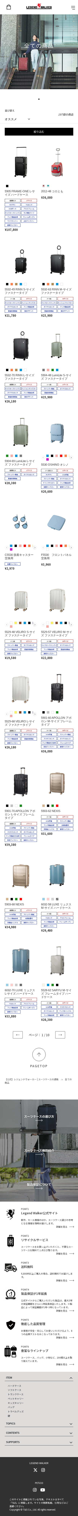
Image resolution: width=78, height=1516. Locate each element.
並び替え (10, 110)
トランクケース (15, 1394)
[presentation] (71, 457)
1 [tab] (40, 100)
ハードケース (14, 1385)
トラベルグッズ (16, 1411)
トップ (39, 1054)
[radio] (7, 186)
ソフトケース (14, 1389)
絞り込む (39, 131)
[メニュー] (73, 8)
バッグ (11, 1407)
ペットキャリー (16, 1398)
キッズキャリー (16, 1402)
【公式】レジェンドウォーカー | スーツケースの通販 (31, 1079)
